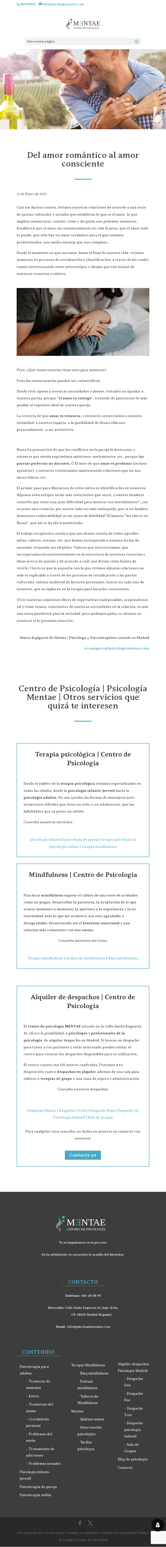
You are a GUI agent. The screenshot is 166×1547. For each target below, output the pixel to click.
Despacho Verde (73, 1110)
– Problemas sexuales (43, 1464)
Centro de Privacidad (92, 1540)
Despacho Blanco (41, 1110)
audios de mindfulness (85, 958)
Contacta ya (82, 1155)
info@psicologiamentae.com (88, 1326)
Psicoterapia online (35, 1495)
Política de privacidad (119, 1533)
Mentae (77, 1411)
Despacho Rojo (102, 1110)
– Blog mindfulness (92, 1373)
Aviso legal (54, 1533)
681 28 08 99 (91, 1295)
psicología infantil (46, 839)
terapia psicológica (117, 839)
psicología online (64, 847)
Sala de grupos (100, 1117)
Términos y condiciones (82, 1533)
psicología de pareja (81, 839)
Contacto (125, 1468)
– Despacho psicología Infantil (133, 1429)
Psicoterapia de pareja (38, 1487)
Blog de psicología (133, 1459)
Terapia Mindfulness (88, 1365)
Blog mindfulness (123, 958)
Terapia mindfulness (45, 958)
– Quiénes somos (90, 1419)
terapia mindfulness (99, 847)
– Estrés (32, 1396)
